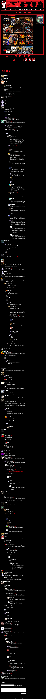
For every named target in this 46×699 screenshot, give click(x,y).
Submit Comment (23, 693)
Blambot (19, 698)
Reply (14, 93)
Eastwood (9, 525)
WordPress (25, 697)
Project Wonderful (30, 698)
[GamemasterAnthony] (2, 508)
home (4, 9)
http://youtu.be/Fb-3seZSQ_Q (16, 256)
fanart (30, 9)
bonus (25, 9)
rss (40, 9)
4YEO (21, 698)
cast (9, 9)
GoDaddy (20, 697)
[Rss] (29, 59)
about (15, 9)
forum (35, 9)
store (20, 9)
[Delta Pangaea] (2, 256)
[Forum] (26, 59)
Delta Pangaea (6, 254)
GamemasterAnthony (7, 506)
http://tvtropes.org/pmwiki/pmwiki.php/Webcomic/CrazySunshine (16, 471)
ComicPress (28, 697)
